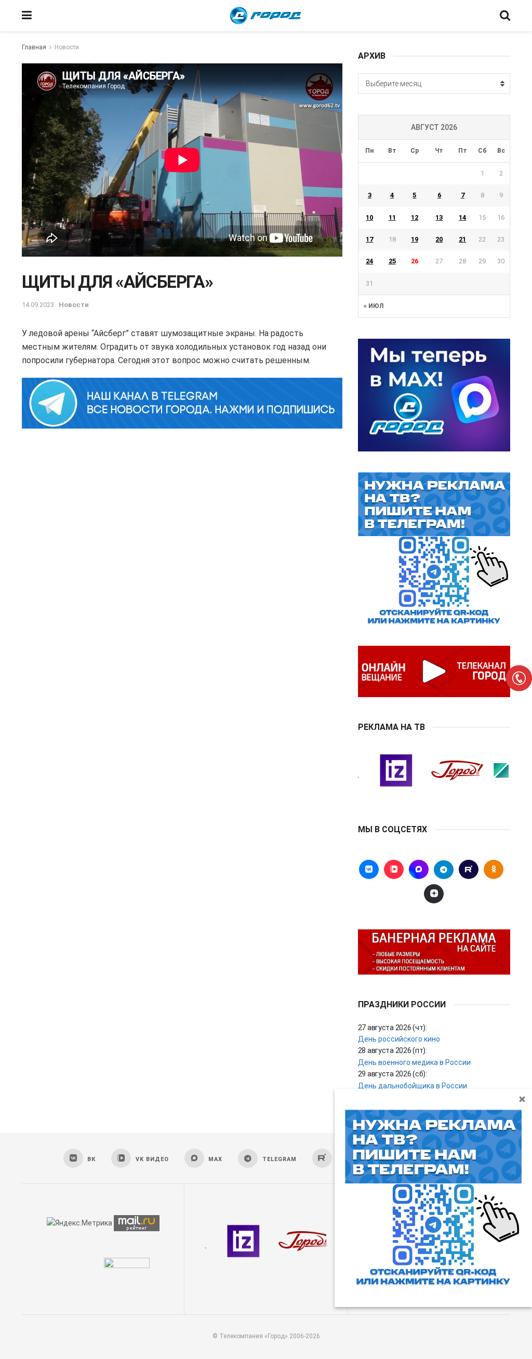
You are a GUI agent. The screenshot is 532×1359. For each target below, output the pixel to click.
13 (439, 217)
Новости (67, 47)
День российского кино (399, 1039)
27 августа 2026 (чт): (392, 1027)
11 (392, 217)
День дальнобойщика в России (412, 1086)
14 (462, 217)
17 (369, 239)
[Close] (522, 1098)
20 (439, 239)
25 (392, 261)
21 (462, 239)
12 (414, 217)
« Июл (373, 306)
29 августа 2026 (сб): (392, 1074)
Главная (34, 47)
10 (369, 217)
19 (414, 239)
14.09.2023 (38, 305)
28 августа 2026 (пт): (392, 1050)
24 (369, 261)
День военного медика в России (414, 1062)
